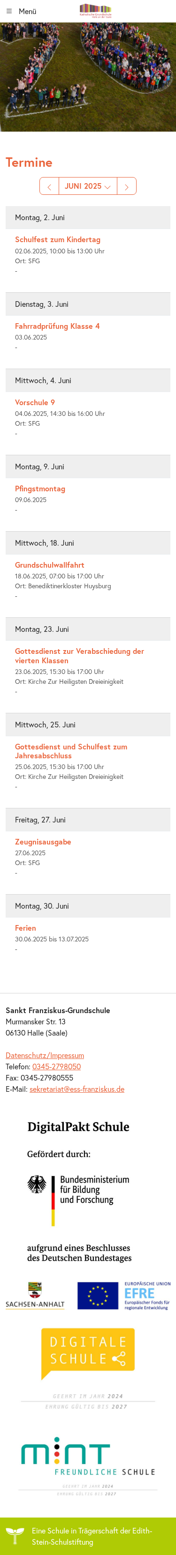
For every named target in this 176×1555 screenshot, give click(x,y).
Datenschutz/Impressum (45, 1055)
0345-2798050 (56, 1066)
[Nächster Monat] (127, 186)
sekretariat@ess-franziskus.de (77, 1089)
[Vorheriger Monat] (49, 186)
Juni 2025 (84, 186)
